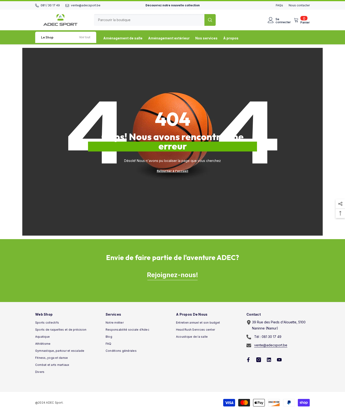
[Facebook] (248, 360)
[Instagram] (259, 360)
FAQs (279, 5)
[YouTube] (279, 360)
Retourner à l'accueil (172, 171)
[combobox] (149, 20)
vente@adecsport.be (85, 5)
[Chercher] (155, 20)
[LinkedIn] (269, 360)
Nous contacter (299, 5)
